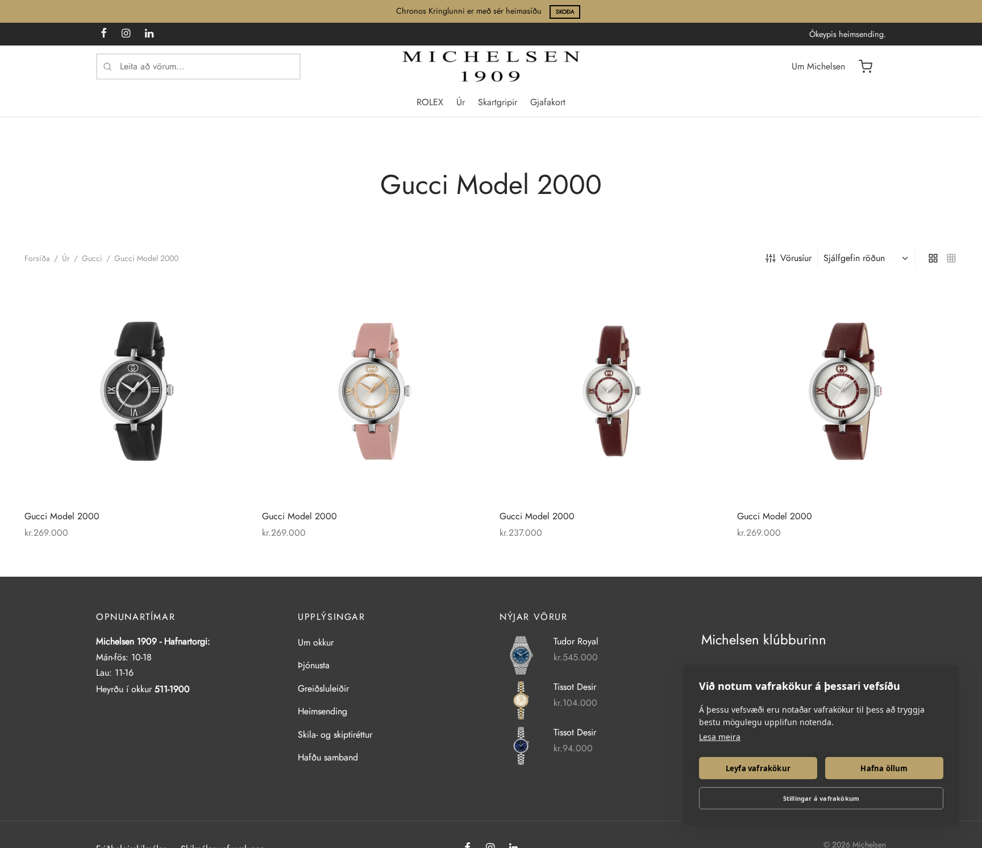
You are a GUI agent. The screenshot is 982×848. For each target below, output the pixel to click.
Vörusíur (796, 257)
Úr (460, 102)
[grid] (933, 257)
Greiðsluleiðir (323, 688)
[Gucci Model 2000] (134, 391)
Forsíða (37, 258)
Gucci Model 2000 (61, 516)
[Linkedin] (149, 34)
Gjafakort (547, 102)
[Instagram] (126, 34)
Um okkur (316, 642)
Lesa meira (719, 736)
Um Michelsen (818, 66)
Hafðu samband (328, 757)
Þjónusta (314, 665)
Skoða (565, 11)
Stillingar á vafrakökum (821, 798)
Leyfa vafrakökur (758, 768)
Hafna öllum (884, 768)
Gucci (92, 258)
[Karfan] (865, 66)
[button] (224, 302)
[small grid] (951, 257)
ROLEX (430, 102)
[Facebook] (103, 34)
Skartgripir (497, 102)
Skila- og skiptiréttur (335, 734)
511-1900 (172, 689)
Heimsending (322, 711)
